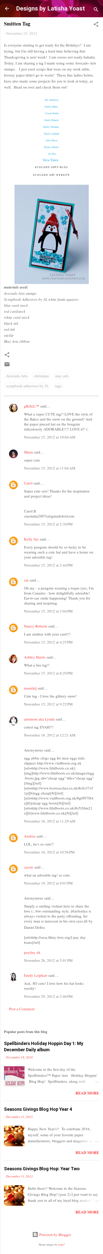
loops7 (61, 1244)
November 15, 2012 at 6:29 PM (48, 673)
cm (26, 580)
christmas (41, 375)
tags (58, 385)
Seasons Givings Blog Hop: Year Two (42, 1168)
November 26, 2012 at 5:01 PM (48, 960)
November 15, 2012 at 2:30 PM (48, 524)
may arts (61, 375)
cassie (28, 867)
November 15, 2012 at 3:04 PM (48, 611)
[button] (96, 25)
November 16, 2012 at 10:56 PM (49, 852)
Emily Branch (51, 120)
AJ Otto (52, 154)
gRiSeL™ (31, 406)
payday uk (32, 952)
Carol (28, 483)
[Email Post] (7, 365)
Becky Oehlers (51, 147)
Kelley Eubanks (51, 126)
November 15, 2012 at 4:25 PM (48, 642)
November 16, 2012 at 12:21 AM (49, 735)
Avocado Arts (17, 375)
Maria (28, 452)
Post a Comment (21, 1008)
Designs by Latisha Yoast (50, 8)
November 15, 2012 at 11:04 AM (49, 468)
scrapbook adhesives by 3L (27, 385)
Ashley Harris (35, 657)
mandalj (30, 688)
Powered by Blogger (54, 1234)
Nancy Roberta (35, 626)
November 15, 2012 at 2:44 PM (48, 565)
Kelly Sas (31, 539)
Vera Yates (51, 160)
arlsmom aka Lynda (39, 719)
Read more (87, 1093)
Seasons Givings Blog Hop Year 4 (38, 1109)
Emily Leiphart (51, 133)
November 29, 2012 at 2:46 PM (48, 996)
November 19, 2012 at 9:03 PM (48, 883)
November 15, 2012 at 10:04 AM (49, 437)
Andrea (30, 836)
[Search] (96, 10)
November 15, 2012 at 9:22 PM (48, 704)
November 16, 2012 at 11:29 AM (49, 821)
